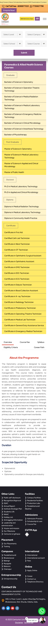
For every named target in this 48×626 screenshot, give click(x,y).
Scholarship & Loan (34, 521)
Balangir (7, 561)
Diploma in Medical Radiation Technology (21, 206)
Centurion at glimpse (12, 534)
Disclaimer (19, 623)
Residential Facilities (35, 500)
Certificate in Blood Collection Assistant (21, 290)
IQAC (6, 503)
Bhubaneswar (9, 558)
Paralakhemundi (10, 555)
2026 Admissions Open (27, 18)
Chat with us (32, 620)
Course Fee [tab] (25, 342)
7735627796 (38, 6)
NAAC (6, 514)
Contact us (31, 579)
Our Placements (10, 543)
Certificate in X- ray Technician (17, 296)
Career (29, 576)
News (11, 2)
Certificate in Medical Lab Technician (19, 319)
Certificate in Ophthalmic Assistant (19, 261)
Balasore (7, 566)
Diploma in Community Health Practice (20, 218)
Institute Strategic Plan (13, 509)
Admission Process (34, 518)
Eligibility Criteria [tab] (11, 347)
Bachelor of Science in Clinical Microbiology (22, 123)
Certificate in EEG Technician (16, 273)
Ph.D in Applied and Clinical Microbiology (21, 192)
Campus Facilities (34, 498)
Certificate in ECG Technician (16, 279)
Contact (44, 2)
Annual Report (9, 506)
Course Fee (31, 524)
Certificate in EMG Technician (17, 267)
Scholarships (18, 2)
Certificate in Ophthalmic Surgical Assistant (22, 255)
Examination (36, 2)
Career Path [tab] (39, 347)
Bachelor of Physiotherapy (15, 134)
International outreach (36, 558)
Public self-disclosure (12, 498)
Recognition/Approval (12, 500)
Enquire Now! (9, 10)
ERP (30, 2)
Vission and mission (11, 528)
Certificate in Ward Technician (17, 244)
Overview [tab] (8, 342)
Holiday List (8, 517)
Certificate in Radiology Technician (19, 302)
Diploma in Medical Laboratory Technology (22, 212)
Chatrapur (8, 569)
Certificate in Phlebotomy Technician (20, 308)
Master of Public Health (14, 172)
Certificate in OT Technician (16, 250)
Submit (24, 52)
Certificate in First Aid (13, 232)
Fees (29, 561)
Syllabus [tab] (40, 342)
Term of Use (28, 623)
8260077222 (23, 6)
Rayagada (7, 563)
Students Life (9, 512)
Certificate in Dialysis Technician (18, 285)
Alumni (25, 2)
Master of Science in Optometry (18, 149)
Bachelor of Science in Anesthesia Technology (23, 129)
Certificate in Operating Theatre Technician (22, 314)
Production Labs (33, 503)
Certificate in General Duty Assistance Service (24, 325)
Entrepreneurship (10, 579)
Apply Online (32, 570)
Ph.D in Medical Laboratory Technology (21, 186)
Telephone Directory (35, 582)
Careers (5, 2)
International (32, 555)
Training (7, 546)
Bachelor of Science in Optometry (18, 82)
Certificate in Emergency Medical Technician (23, 331)
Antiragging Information (13, 520)
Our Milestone (9, 531)
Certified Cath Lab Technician (17, 238)
